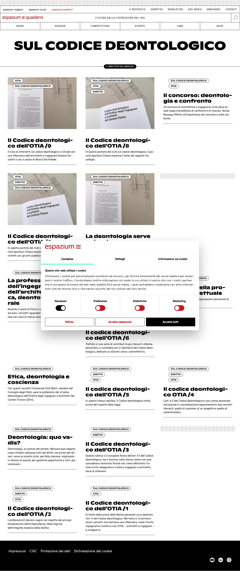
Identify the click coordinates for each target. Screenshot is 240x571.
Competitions (99, 26)
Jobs (180, 26)
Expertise (157, 9)
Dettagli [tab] (120, 259)
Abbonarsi (214, 9)
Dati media (195, 9)
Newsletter (175, 9)
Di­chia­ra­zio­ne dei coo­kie (93, 551)
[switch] (100, 308)
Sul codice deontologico (33, 86)
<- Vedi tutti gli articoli (120, 66)
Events (140, 26)
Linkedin (220, 559)
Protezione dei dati (55, 551)
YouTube (212, 559)
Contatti (231, 9)
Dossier (60, 26)
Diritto (98, 91)
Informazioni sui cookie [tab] (172, 259)
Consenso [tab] (67, 259)
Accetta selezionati (120, 322)
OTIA (18, 80)
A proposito (137, 9)
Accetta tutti (170, 322)
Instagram (229, 559)
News (20, 26)
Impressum (17, 551)
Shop (219, 26)
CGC (33, 551)
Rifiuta (69, 322)
